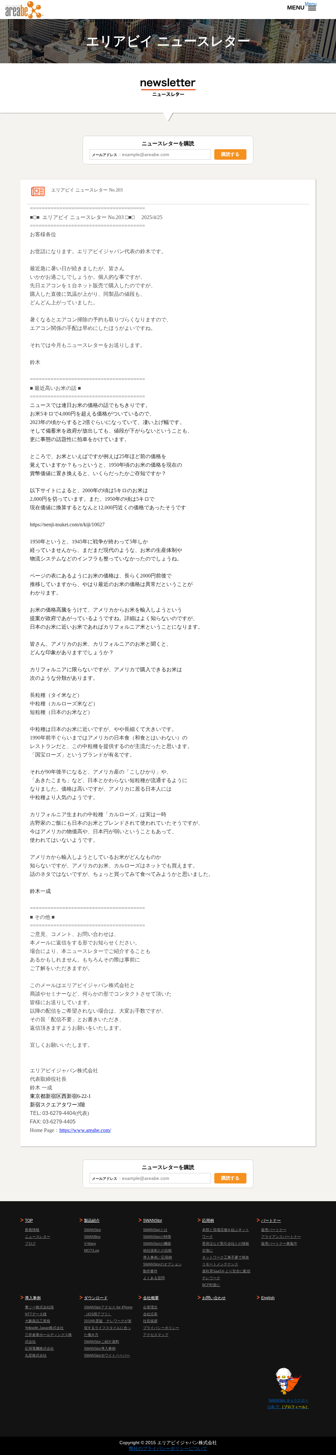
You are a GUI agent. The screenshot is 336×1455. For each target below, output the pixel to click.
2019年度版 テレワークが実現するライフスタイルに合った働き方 (108, 1328)
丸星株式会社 (36, 1355)
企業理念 (150, 1307)
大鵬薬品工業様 (37, 1321)
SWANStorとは (155, 1230)
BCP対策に (211, 1285)
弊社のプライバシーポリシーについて (168, 1448)
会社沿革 (150, 1314)
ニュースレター (37, 1237)
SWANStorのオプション (162, 1264)
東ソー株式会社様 (39, 1307)
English (268, 1298)
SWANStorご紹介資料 (101, 1342)
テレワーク (211, 1278)
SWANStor (92, 1230)
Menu (311, 3)
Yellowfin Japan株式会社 (44, 1328)
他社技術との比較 (157, 1250)
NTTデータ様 (36, 1314)
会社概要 (151, 1298)
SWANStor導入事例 (100, 1348)
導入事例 (33, 1298)
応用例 (208, 1220)
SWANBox (92, 1237)
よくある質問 (154, 1278)
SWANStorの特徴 (157, 1237)
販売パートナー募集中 (279, 1243)
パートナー (271, 1220)
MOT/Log (91, 1250)
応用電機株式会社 (39, 1348)
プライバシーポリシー (161, 1328)
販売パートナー (273, 1230)
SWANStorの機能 (157, 1243)
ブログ (30, 1243)
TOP (29, 1220)
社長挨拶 (150, 1321)
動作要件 (150, 1271)
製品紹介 (92, 1220)
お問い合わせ (214, 1298)
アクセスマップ (155, 1335)
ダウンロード (96, 1298)
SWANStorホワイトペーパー (107, 1355)
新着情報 (32, 1230)
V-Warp (90, 1243)
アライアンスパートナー (281, 1237)
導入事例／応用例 (157, 1257)
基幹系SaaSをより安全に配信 (226, 1271)
